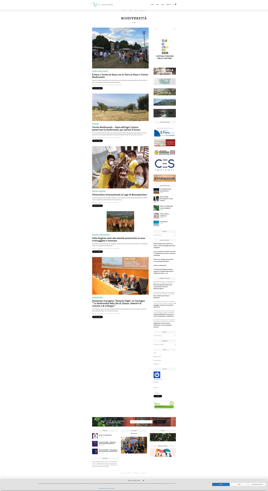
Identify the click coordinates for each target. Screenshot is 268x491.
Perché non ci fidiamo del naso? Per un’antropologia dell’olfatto (163, 260)
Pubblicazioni (142, 10)
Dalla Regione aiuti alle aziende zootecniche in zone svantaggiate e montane (118, 239)
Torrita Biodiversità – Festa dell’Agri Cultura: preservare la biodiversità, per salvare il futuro (116, 128)
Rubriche (131, 10)
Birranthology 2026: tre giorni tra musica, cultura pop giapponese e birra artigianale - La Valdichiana (164, 282)
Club (162, 4)
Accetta (221, 484)
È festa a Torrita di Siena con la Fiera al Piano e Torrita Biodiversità (120, 75)
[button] (143, 480)
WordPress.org (156, 364)
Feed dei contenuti (157, 356)
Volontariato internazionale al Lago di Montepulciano (119, 194)
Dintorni (95, 234)
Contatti (168, 4)
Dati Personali (136, 473)
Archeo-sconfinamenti (160, 265)
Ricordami (157, 393)
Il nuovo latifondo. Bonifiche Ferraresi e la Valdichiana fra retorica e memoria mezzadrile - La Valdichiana (164, 293)
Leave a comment (118, 85)
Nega (239, 484)
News (100, 71)
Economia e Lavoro (104, 234)
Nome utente (156, 382)
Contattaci (144, 473)
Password (155, 387)
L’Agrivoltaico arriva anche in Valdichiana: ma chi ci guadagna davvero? (163, 325)
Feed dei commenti (157, 360)
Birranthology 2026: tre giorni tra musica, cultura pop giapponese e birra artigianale (164, 245)
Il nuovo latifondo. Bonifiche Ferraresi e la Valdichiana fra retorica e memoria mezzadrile (164, 253)
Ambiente (95, 191)
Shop (157, 4)
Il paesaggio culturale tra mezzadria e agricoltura (165, 305)
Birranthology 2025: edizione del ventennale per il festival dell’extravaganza (163, 286)
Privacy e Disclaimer (102, 488)
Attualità (125, 10)
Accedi (155, 353)
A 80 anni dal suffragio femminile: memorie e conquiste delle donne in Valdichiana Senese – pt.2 (164, 271)
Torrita (105, 71)
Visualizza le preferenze (257, 484)
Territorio (102, 191)
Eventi (136, 10)
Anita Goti (94, 137)
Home (152, 4)
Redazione (94, 85)
